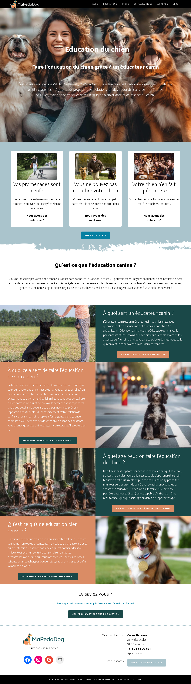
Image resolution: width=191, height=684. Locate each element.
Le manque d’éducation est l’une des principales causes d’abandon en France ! (95, 603)
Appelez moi (134, 653)
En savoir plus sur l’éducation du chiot (143, 508)
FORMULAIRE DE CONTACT (147, 662)
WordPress (118, 679)
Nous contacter (95, 235)
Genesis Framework (99, 679)
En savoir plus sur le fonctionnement (47, 576)
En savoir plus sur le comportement (48, 440)
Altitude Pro (77, 679)
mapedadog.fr (37, 4)
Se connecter (134, 679)
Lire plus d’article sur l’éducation (96, 614)
